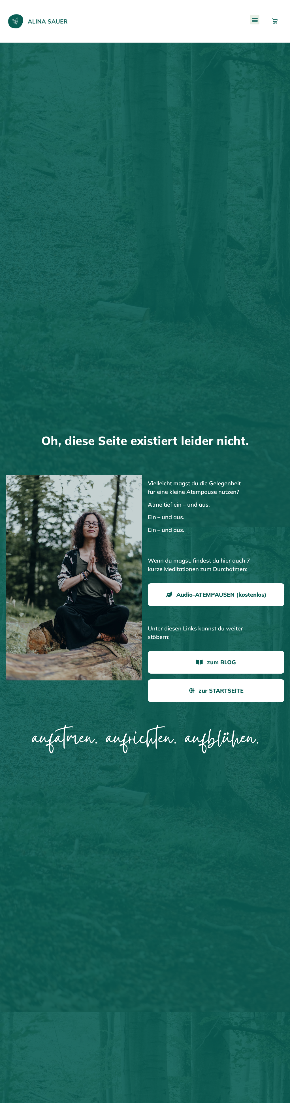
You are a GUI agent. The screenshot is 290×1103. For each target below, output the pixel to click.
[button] (254, 19)
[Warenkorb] (274, 21)
